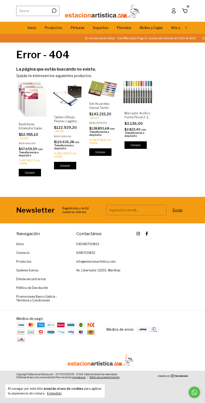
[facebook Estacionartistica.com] (147, 234)
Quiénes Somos (27, 270)
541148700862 (87, 244)
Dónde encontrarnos (31, 279)
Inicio (32, 28)
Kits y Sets (180, 28)
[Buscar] (53, 11)
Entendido (54, 393)
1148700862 (85, 253)
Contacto (23, 253)
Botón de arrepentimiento (105, 377)
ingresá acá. (79, 377)
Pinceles (124, 28)
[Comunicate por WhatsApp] (194, 392)
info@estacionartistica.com (96, 261)
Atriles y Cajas (151, 28)
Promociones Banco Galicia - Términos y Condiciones (36, 298)
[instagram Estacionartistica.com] (138, 234)
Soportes (100, 28)
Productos (53, 28)
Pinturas (77, 28)
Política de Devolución (32, 288)
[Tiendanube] (173, 376)
